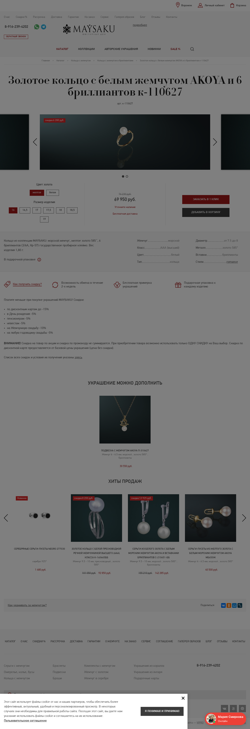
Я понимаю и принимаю (162, 711)
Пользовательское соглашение (25, 720)
